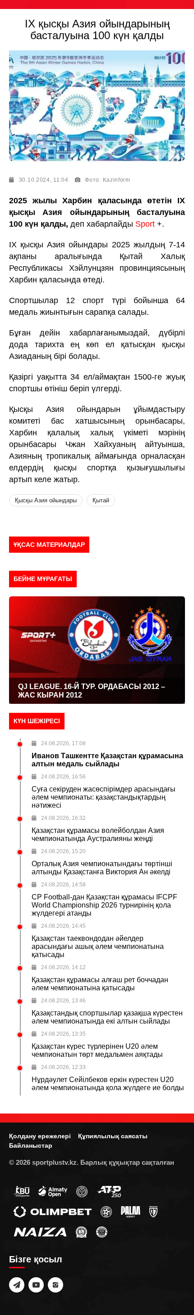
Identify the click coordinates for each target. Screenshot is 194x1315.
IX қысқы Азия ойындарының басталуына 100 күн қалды (97, 29)
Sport (146, 223)
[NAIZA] (40, 1231)
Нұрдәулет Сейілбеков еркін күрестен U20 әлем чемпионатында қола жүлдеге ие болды (108, 1083)
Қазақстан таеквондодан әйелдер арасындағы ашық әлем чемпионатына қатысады (98, 946)
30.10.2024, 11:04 (44, 180)
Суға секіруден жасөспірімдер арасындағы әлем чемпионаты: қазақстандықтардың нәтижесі (104, 797)
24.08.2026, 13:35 (63, 1034)
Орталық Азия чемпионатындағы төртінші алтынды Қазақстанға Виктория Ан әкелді (102, 868)
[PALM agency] (130, 1211)
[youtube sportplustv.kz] (36, 1285)
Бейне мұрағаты (43, 578)
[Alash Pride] (101, 1231)
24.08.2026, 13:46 (63, 1000)
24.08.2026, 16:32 (63, 818)
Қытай (100, 500)
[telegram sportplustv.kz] (16, 1285)
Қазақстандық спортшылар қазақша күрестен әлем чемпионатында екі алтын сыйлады (107, 1017)
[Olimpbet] (53, 1211)
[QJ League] (153, 1211)
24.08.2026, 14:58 (63, 884)
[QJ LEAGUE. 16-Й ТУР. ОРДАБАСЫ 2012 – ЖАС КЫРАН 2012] (97, 650)
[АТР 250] (109, 1190)
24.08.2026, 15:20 (63, 851)
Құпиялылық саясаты (113, 1136)
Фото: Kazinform (107, 180)
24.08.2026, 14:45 (63, 926)
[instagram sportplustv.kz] (55, 1285)
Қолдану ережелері (40, 1136)
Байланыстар (30, 1145)
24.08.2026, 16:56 (63, 777)
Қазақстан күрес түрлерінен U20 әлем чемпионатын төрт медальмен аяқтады (97, 1050)
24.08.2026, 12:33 (63, 1067)
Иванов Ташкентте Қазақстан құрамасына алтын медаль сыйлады (107, 760)
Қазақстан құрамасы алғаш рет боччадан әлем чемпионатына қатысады (100, 984)
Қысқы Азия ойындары (46, 500)
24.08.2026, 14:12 (63, 967)
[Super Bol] (106, 1211)
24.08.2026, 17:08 (63, 743)
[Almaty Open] (52, 1190)
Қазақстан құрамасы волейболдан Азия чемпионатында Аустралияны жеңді (98, 834)
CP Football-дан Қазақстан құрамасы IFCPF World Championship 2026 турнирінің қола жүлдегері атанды (104, 905)
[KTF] (82, 1190)
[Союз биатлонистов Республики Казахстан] (21, 1190)
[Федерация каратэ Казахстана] (81, 1231)
